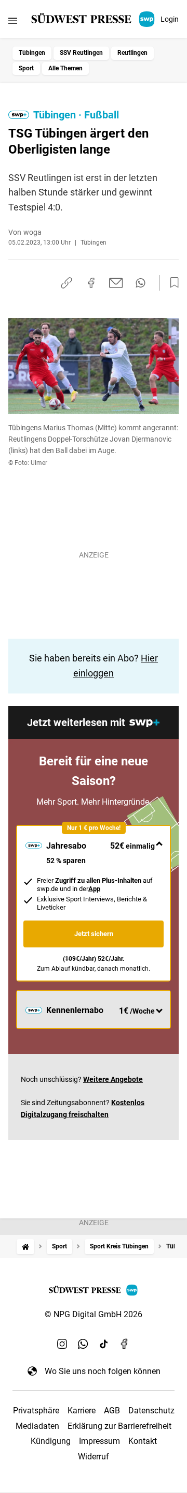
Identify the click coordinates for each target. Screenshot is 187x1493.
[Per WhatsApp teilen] (140, 283)
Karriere (82, 1410)
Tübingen (32, 52)
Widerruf (93, 1456)
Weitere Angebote (113, 1079)
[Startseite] (25, 1246)
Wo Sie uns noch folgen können (103, 1371)
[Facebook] (124, 1344)
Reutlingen (132, 52)
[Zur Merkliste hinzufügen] (171, 283)
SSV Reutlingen (81, 52)
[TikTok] (104, 1344)
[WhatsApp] (83, 1344)
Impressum (99, 1441)
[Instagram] (62, 1344)
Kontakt (142, 1441)
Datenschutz (151, 1410)
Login (170, 19)
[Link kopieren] (66, 283)
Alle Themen (65, 68)
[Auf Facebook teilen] (91, 283)
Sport (26, 68)
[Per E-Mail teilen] (116, 283)
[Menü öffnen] (12, 20)
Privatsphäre (36, 1410)
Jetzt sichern (93, 934)
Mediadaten (37, 1426)
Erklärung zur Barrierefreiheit (119, 1426)
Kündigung (51, 1441)
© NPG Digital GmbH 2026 (93, 1314)
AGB (112, 1410)
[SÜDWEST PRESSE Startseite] (94, 19)
